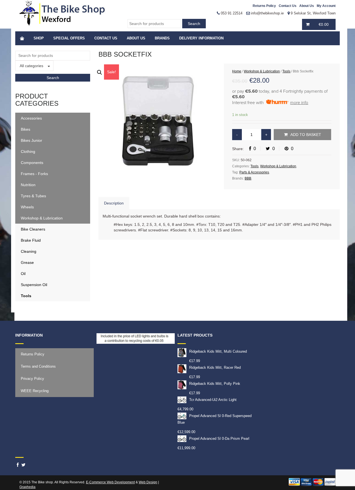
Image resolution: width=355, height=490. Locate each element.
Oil (23, 273)
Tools (26, 296)
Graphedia (27, 487)
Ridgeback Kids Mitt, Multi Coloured (218, 351)
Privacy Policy (32, 379)
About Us (306, 6)
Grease (27, 262)
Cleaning (28, 251)
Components (32, 162)
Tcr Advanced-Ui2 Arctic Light (213, 400)
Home (236, 71)
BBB (248, 178)
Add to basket (305, 134)
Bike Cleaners (33, 229)
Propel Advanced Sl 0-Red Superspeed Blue (215, 419)
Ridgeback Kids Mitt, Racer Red (215, 367)
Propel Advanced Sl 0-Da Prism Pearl (219, 438)
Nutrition (28, 185)
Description (114, 203)
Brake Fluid (31, 240)
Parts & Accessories (254, 172)
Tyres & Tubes (33, 196)
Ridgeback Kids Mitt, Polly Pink (214, 384)
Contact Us (287, 6)
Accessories (31, 118)
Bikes (25, 129)
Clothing (28, 151)
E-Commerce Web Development (110, 482)
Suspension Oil (34, 284)
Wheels (27, 207)
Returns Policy (264, 6)
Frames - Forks (34, 173)
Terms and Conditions (38, 366)
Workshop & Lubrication (42, 218)
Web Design (148, 482)
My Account (326, 6)
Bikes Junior (31, 140)
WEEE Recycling (35, 391)
